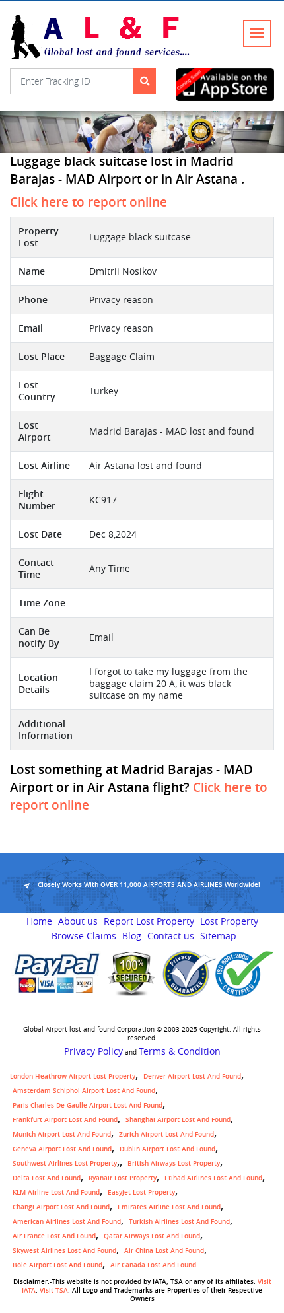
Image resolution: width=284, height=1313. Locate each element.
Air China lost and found (164, 1250)
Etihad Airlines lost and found (213, 1178)
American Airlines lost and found (67, 1221)
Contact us (170, 936)
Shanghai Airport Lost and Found (178, 1120)
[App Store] (225, 84)
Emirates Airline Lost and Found (169, 1207)
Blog (131, 936)
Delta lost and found (47, 1178)
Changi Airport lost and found (61, 1207)
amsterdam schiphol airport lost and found (84, 1090)
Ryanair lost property (123, 1178)
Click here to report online (88, 202)
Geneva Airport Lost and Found (62, 1149)
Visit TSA (54, 1290)
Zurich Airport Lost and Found (166, 1134)
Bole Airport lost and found (57, 1265)
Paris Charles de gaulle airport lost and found (87, 1105)
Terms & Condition (180, 1051)
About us (78, 921)
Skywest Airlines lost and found (64, 1250)
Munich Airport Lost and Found (62, 1134)
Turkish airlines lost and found (179, 1221)
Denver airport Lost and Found (192, 1076)
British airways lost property (173, 1163)
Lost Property (229, 921)
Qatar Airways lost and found (152, 1236)
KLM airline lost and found (56, 1192)
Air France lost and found (54, 1236)
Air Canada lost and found (153, 1265)
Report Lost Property (149, 921)
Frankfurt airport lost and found (65, 1120)
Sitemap (218, 936)
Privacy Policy (93, 1051)
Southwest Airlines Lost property (65, 1163)
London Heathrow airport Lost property (72, 1076)
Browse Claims (84, 936)
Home (39, 921)
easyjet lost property (141, 1192)
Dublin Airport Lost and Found (167, 1149)
